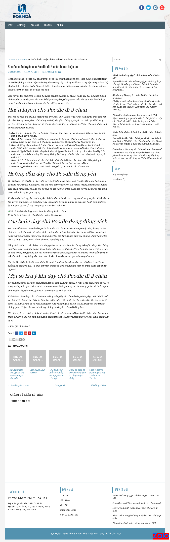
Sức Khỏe (65, 500)
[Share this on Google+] (25, 333)
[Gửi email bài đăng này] (11, 339)
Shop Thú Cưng (68, 510)
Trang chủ (59, 385)
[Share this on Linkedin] (34, 333)
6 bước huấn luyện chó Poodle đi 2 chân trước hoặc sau (43, 66)
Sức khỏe (35, 25)
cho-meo (22, 59)
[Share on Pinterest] (29, 333)
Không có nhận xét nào (51, 71)
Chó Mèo (64, 505)
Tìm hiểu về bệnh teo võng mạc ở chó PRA (134, 115)
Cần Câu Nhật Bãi (69, 514)
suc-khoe (117, 179)
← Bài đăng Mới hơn (18, 385)
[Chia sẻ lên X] (17, 339)
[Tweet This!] (21, 333)
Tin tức (60, 25)
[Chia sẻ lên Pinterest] (23, 339)
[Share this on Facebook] (16, 333)
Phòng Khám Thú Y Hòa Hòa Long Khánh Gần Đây (95, 533)
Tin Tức (64, 495)
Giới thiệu (21, 25)
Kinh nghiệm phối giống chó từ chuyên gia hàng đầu (16, 374)
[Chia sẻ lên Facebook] (20, 339)
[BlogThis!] (14, 339)
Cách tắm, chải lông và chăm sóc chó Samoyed (136, 149)
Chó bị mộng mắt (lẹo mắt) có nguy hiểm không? (56, 374)
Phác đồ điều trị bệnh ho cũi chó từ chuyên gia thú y (77, 374)
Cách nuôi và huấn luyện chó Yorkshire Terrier (97, 374)
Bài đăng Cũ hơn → (100, 385)
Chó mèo (48, 25)
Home (10, 25)
